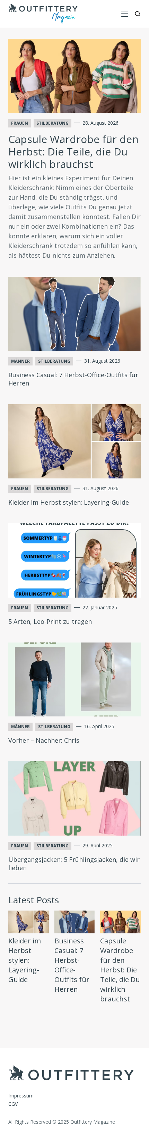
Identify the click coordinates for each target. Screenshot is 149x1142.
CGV (13, 1104)
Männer (20, 361)
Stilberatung (52, 123)
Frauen (19, 123)
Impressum (21, 1095)
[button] (125, 14)
